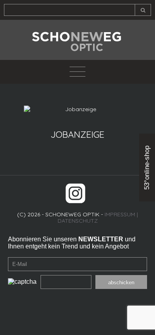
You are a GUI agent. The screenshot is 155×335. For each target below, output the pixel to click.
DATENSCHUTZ (78, 220)
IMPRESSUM (120, 214)
